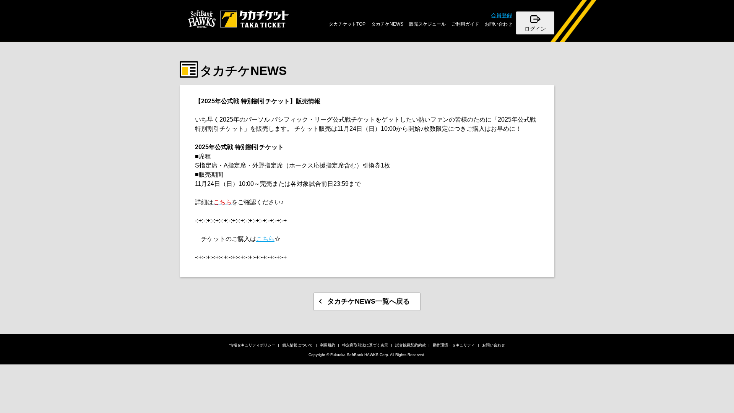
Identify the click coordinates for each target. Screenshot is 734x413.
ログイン (535, 29)
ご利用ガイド (465, 24)
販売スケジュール (427, 24)
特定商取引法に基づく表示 (365, 345)
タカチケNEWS (387, 24)
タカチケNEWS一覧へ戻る (368, 301)
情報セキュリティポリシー (252, 345)
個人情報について (297, 345)
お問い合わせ (498, 24)
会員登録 (501, 15)
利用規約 (327, 345)
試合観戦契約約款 (410, 345)
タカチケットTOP (347, 24)
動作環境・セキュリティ (454, 345)
